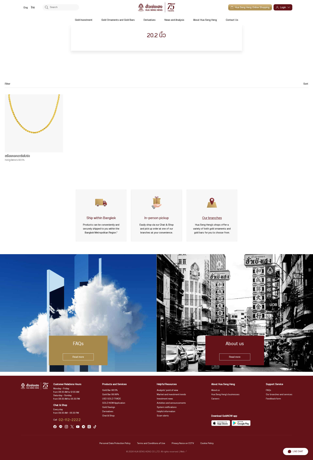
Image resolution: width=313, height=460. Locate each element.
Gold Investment (83, 20)
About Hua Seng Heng (205, 20)
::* (186, 452)
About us (215, 390)
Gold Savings (108, 407)
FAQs (268, 390)
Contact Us (232, 20)
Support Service (274, 384)
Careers (215, 399)
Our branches (212, 218)
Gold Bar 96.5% (110, 390)
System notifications (167, 407)
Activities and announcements (171, 403)
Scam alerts (163, 416)
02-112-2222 (70, 420)
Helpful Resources (167, 384)
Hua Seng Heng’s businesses (225, 394)
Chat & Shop (108, 416)
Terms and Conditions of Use (151, 443)
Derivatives (150, 20)
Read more (78, 357)
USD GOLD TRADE (111, 399)
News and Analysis (174, 20)
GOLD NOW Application (113, 403)
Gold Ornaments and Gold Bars (118, 20)
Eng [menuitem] (26, 7)
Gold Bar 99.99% (110, 394)
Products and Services (114, 384)
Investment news (165, 399)
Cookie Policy (207, 443)
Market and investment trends (171, 394)
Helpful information (166, 411)
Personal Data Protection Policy (114, 443)
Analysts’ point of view (167, 390)
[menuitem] (25, 7)
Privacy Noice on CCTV (183, 443)
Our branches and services (279, 394)
